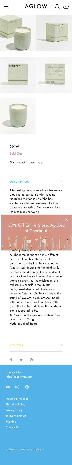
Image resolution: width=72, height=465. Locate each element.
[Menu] (6, 6)
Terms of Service (16, 416)
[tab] (36, 263)
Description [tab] (19, 182)
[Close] (67, 219)
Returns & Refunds (17, 399)
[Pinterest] (44, 241)
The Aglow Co (22, 449)
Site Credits (37, 449)
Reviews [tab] (16, 345)
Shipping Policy (15, 404)
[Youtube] (29, 241)
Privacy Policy (14, 410)
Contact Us (12, 427)
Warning (11, 422)
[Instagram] (36, 241)
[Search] (57, 7)
